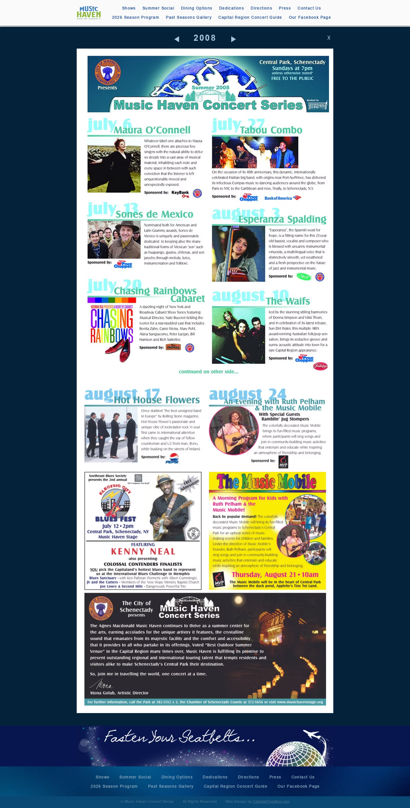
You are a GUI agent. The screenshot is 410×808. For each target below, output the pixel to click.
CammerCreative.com (271, 801)
